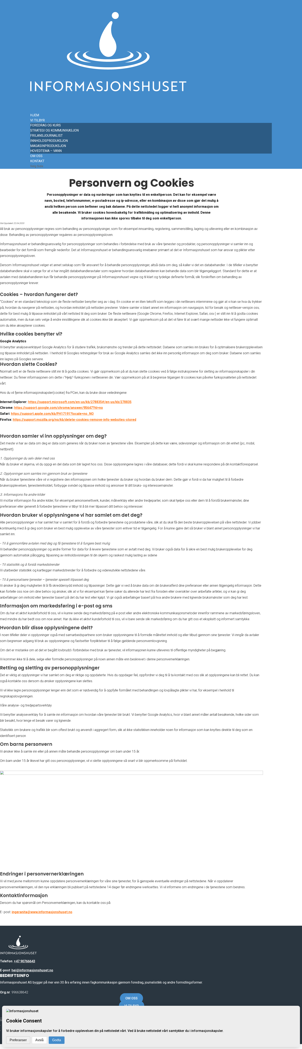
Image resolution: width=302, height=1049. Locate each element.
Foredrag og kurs (45, 125)
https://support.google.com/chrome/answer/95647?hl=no (58, 408)
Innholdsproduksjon (49, 141)
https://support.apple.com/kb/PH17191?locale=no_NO (52, 414)
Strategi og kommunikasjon (54, 130)
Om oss (131, 998)
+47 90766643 (24, 961)
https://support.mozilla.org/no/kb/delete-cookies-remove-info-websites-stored (74, 420)
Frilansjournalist (46, 136)
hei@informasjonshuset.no (32, 970)
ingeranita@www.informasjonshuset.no (42, 912)
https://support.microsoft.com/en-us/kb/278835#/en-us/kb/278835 (79, 402)
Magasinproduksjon (48, 146)
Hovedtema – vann (46, 151)
